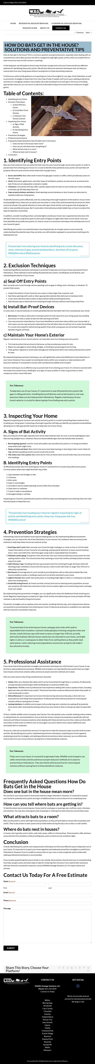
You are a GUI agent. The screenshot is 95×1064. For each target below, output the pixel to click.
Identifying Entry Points (17, 99)
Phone (9, 900)
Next (88, 32)
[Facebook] (78, 986)
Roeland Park (47, 1039)
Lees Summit (47, 1022)
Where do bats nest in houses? (25, 152)
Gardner (47, 1014)
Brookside (47, 1006)
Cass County (47, 1008)
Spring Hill (47, 1044)
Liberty (47, 1025)
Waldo (47, 1047)
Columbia (47, 1011)
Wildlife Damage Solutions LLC (55, 865)
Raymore (47, 1036)
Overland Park (47, 1031)
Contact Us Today (47, 991)
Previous (80, 32)
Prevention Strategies (16, 135)
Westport (47, 1050)
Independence (47, 1017)
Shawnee (47, 1042)
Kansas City (47, 1019)
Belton (47, 1000)
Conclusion (12, 155)
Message (7, 908)
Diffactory (65, 1061)
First (5, 888)
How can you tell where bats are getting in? (30, 146)
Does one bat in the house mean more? (28, 143)
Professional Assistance (17, 138)
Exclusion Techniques (16, 102)
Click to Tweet (84, 256)
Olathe (47, 1028)
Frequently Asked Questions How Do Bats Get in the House (32, 141)
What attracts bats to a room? (24, 149)
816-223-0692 (20, 3)
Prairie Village (47, 1033)
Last (50, 888)
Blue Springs (47, 1003)
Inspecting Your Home (17, 121)
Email (9, 892)
